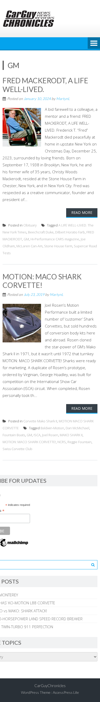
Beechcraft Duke (41, 232)
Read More (81, 212)
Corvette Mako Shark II (40, 421)
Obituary (30, 225)
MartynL (63, 98)
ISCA (37, 435)
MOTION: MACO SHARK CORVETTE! (42, 281)
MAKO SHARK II (71, 435)
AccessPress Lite (66, 692)
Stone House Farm (58, 246)
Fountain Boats (14, 435)
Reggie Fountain (79, 442)
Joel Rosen (50, 435)
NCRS (61, 442)
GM (26, 239)
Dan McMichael (77, 428)
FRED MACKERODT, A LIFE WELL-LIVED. (45, 85)
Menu (94, 43)
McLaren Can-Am (29, 246)
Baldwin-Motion (52, 428)
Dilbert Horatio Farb (70, 232)
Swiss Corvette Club (17, 448)
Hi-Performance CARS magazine (55, 239)
